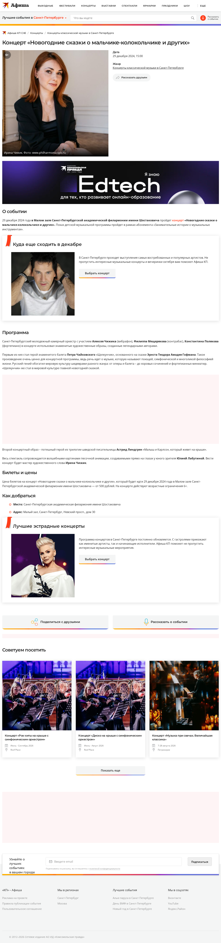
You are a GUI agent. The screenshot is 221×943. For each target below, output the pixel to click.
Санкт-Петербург (68, 898)
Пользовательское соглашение (22, 908)
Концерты (88, 5)
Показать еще (110, 770)
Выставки (109, 5)
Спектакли (129, 5)
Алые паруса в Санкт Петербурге (133, 898)
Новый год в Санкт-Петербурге (132, 908)
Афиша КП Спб (16, 33)
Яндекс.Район (176, 908)
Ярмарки (149, 5)
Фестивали (67, 5)
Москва (62, 903)
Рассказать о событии (213, 18)
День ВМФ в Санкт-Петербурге (132, 903)
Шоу (187, 5)
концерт (178, 220)
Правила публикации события (21, 903)
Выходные (45, 5)
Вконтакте (174, 898)
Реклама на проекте (14, 898)
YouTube (173, 903)
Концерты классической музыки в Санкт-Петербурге (80, 33)
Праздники (170, 5)
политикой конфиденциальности (104, 868)
